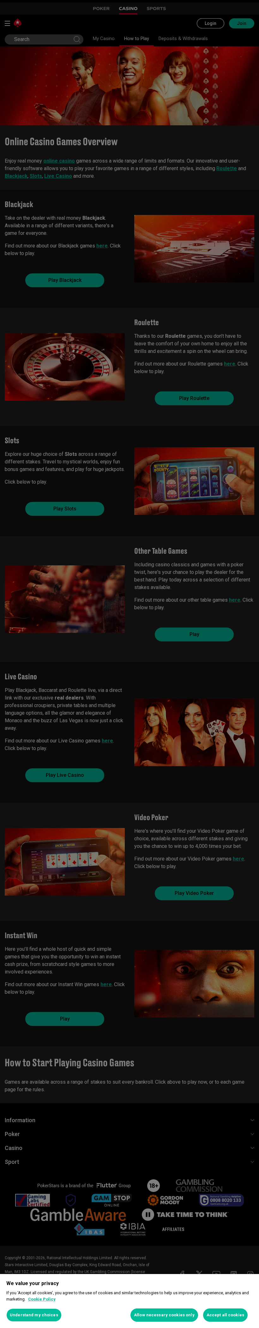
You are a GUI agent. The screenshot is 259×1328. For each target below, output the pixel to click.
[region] (129, 1301)
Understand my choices (34, 1315)
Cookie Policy (42, 1299)
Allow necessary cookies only (164, 1315)
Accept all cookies (225, 1315)
